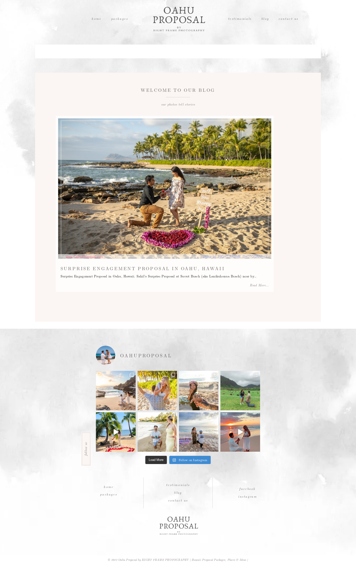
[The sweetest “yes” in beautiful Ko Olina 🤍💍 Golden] (157, 390)
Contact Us (288, 18)
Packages (119, 18)
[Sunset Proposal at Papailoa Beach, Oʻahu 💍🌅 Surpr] (198, 390)
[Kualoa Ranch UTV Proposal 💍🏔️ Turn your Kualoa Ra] (240, 390)
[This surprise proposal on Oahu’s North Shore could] (198, 432)
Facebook (247, 488)
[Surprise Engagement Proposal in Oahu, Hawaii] (165, 188)
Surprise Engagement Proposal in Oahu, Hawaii (143, 268)
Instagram (247, 496)
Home (96, 18)
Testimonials (240, 18)
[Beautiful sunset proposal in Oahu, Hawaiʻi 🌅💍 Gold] (240, 432)
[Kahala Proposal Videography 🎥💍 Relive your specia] (115, 432)
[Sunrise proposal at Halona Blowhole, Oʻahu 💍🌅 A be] (115, 390)
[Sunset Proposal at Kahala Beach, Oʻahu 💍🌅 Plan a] (157, 432)
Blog (265, 18)
